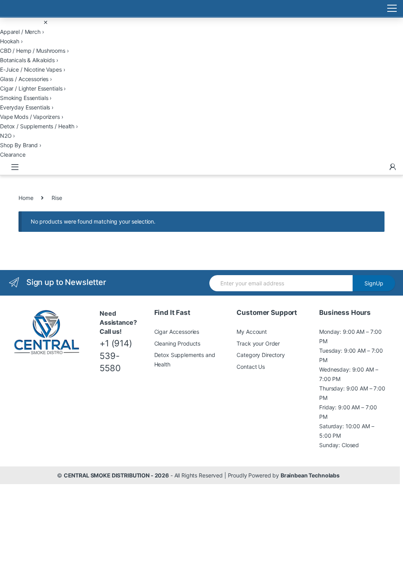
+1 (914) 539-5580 (116, 355)
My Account (252, 331)
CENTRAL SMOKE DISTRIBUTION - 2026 (116, 475)
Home (25, 197)
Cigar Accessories (177, 331)
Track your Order (258, 343)
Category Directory (261, 354)
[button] (201, 32)
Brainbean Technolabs (310, 475)
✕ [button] (45, 22)
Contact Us (251, 366)
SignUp (373, 283)
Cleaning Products (177, 343)
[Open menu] (201, 8)
